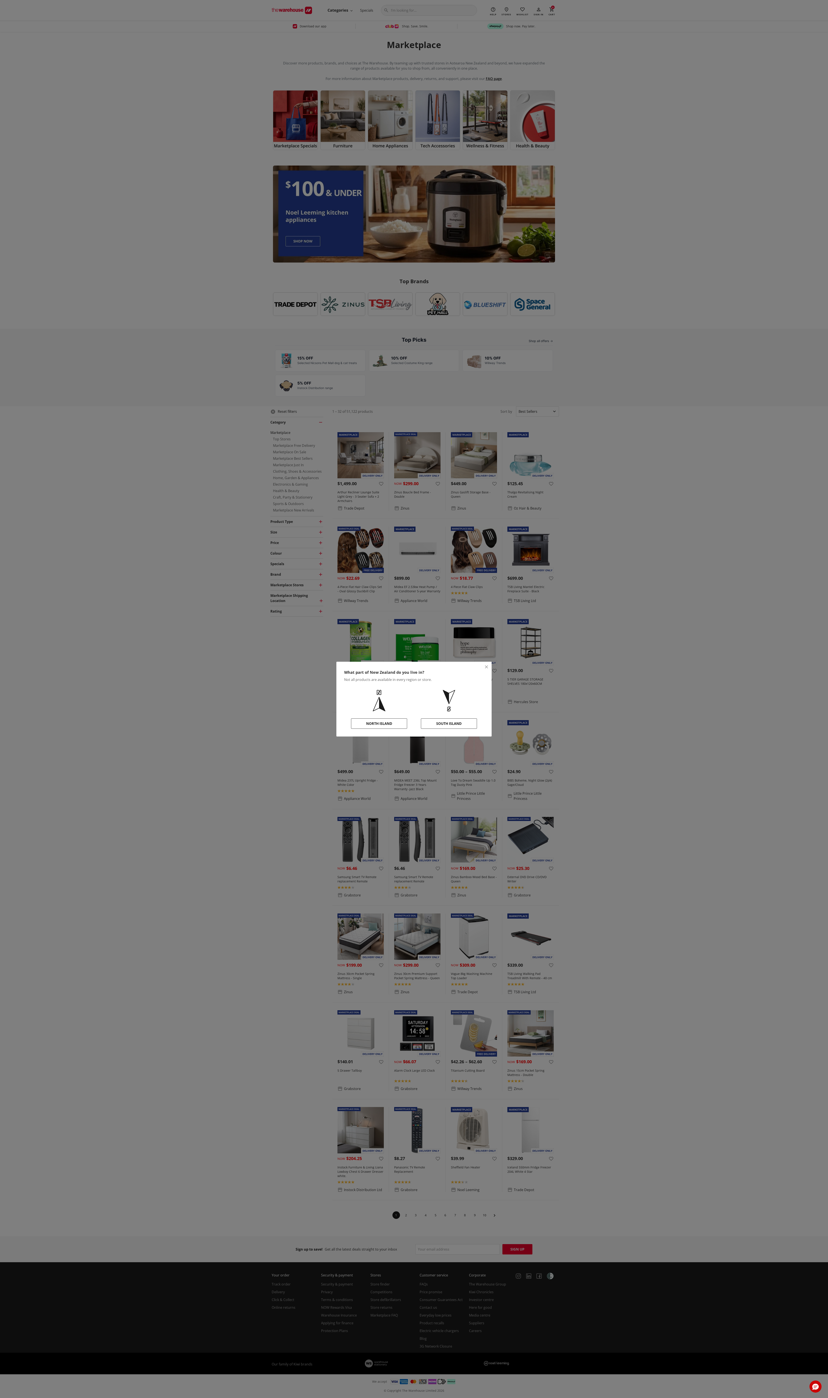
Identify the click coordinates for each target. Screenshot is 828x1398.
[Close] (486, 667)
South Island (449, 723)
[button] (815, 1387)
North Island (379, 723)
